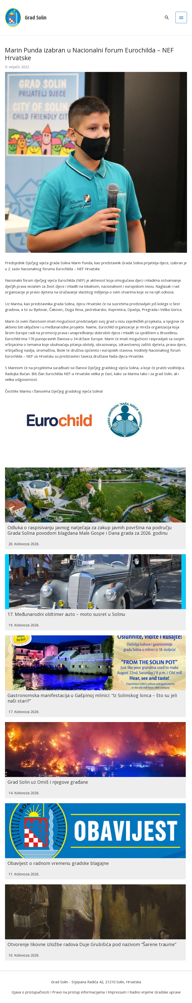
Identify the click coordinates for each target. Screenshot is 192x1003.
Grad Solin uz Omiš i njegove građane (48, 782)
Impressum (117, 992)
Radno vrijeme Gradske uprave (155, 992)
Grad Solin (35, 17)
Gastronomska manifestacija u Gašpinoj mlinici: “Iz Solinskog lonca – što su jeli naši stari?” (92, 698)
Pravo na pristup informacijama (78, 992)
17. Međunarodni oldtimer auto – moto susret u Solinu (66, 614)
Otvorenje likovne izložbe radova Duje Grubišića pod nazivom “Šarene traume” (92, 944)
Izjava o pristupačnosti (30, 992)
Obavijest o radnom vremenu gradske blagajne (58, 863)
